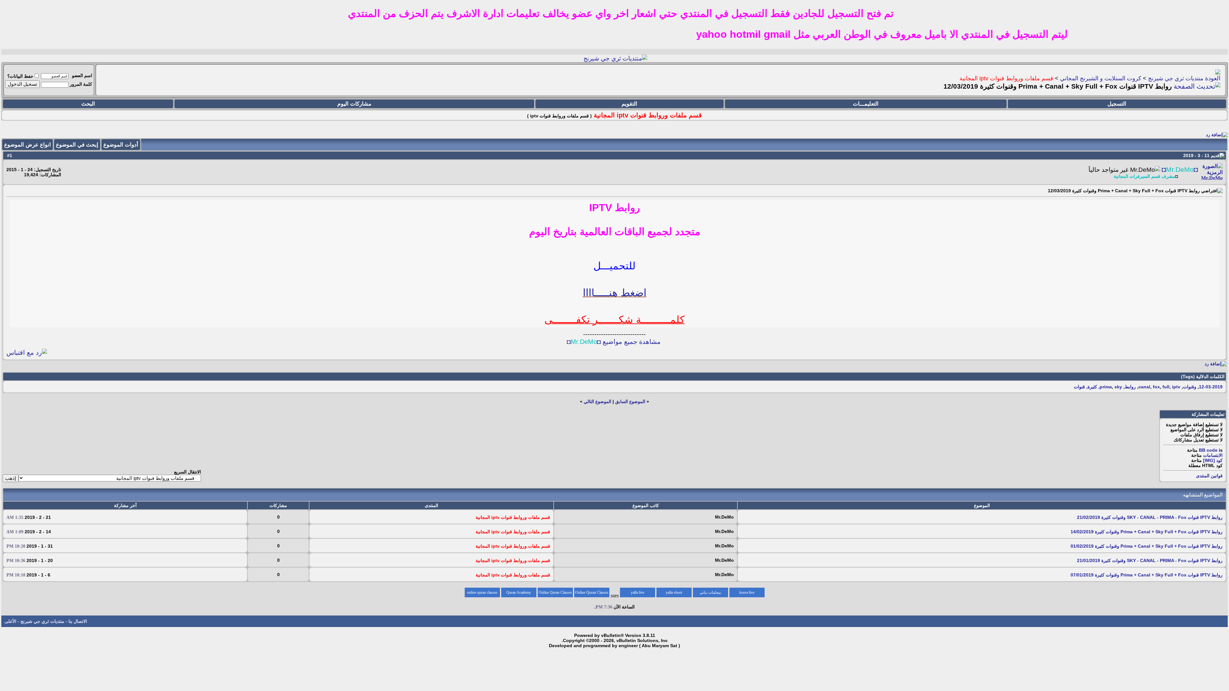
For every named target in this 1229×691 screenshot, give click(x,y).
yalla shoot (674, 592)
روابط (1130, 386)
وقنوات (1189, 386)
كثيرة (1092, 386)
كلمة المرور (81, 84)
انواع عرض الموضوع (27, 145)
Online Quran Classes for (591, 593)
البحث (88, 104)
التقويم (629, 104)
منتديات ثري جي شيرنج (1175, 78)
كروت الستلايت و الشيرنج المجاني (1100, 78)
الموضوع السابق (630, 401)
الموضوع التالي (597, 401)
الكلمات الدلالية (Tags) (1203, 376)
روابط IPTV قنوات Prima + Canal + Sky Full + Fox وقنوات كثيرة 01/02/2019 (1147, 546)
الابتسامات (1213, 455)
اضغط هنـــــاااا (615, 292)
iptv (1176, 386)
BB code (1208, 450)
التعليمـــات (866, 104)
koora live (746, 592)
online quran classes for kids (482, 593)
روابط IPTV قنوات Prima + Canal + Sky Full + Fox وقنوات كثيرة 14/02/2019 (1147, 531)
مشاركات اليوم (354, 104)
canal (1144, 386)
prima (1106, 386)
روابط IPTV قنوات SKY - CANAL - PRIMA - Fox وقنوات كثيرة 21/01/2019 (1150, 560)
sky (1118, 386)
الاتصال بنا (77, 621)
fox (1156, 386)
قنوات (1079, 386)
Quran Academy (518, 592)
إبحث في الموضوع (77, 145)
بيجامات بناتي (710, 592)
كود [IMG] (1213, 460)
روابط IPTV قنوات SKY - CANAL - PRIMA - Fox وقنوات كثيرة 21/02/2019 (1150, 517)
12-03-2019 (1211, 386)
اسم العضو (82, 75)
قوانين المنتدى (1209, 475)
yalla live (637, 592)
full (1165, 386)
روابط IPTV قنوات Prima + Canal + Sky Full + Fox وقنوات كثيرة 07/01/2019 (1147, 574)
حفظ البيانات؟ (20, 76)
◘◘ (1180, 169)
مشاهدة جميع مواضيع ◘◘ (614, 341)
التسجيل (1116, 104)
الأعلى (10, 621)
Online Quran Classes (555, 592)
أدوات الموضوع (120, 145)
